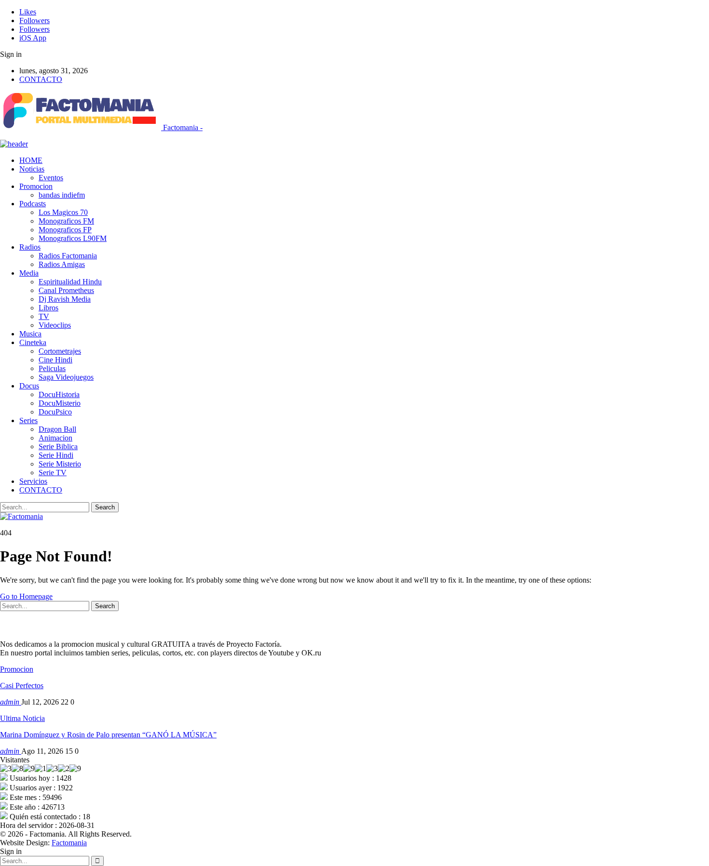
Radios (30, 247)
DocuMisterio (60, 403)
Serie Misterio (60, 464)
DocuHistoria (59, 394)
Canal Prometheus (66, 290)
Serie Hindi (56, 455)
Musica (30, 334)
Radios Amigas (62, 264)
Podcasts (32, 204)
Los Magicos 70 (63, 212)
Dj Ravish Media (65, 299)
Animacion (55, 438)
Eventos (51, 177)
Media (29, 273)
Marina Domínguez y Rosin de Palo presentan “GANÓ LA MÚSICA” (108, 735)
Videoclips (55, 325)
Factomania (69, 843)
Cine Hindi (55, 360)
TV (44, 316)
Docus (29, 386)
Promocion (36, 186)
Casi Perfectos (21, 685)
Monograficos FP (65, 230)
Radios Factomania (68, 256)
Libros (48, 308)
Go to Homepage (26, 596)
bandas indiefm (62, 195)
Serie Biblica (58, 446)
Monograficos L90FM (73, 238)
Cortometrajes (60, 351)
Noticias (31, 169)
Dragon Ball (57, 429)
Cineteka (32, 342)
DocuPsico (55, 412)
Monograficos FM (66, 221)
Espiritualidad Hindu (70, 282)
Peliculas (52, 368)
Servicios (33, 481)
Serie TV (53, 472)
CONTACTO (40, 79)
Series (28, 420)
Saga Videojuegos (66, 377)
